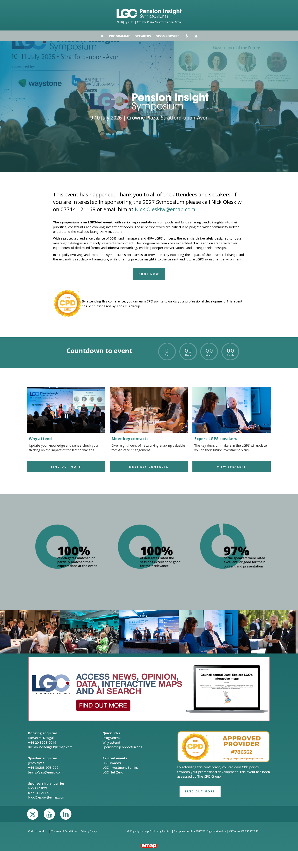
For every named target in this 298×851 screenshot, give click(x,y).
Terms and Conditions (64, 831)
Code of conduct (38, 831)
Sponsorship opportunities (122, 747)
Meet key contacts (148, 467)
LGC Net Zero (113, 772)
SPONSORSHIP (167, 5)
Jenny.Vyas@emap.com (45, 772)
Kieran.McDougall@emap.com (50, 747)
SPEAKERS (143, 5)
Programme (119, 5)
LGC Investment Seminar (121, 767)
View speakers (231, 467)
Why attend (111, 742)
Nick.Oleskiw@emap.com (46, 797)
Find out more (66, 467)
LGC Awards (112, 763)
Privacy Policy (89, 831)
